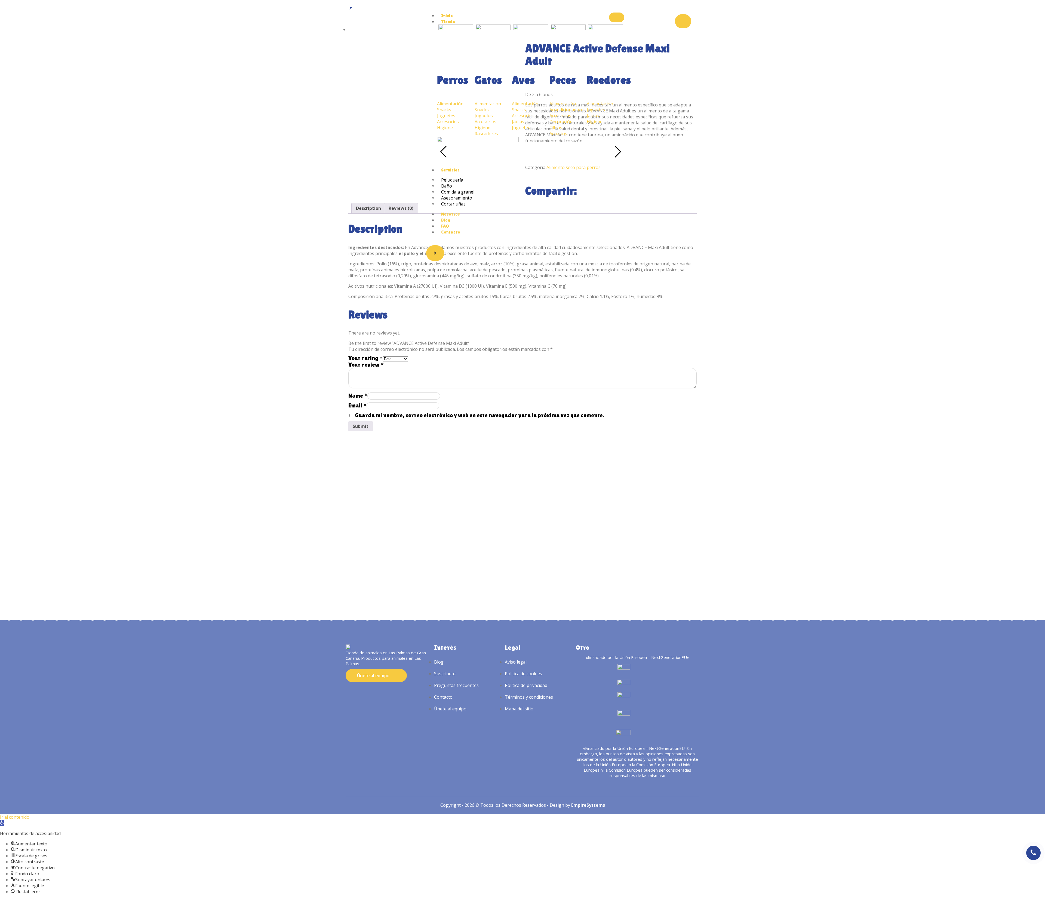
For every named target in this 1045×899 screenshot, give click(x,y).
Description (368, 208)
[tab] (368, 208)
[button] (2, 823)
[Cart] (683, 21)
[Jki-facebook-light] (358, 692)
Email (357, 405)
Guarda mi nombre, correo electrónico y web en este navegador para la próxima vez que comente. (479, 415)
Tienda (448, 21)
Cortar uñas (453, 204)
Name (357, 395)
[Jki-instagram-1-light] (348, 692)
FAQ (445, 226)
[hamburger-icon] (616, 17)
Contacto (450, 232)
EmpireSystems (588, 805)
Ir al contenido (14, 817)
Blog (445, 220)
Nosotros (450, 214)
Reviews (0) (401, 208)
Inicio (447, 15)
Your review (366, 364)
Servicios (450, 170)
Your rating (365, 358)
